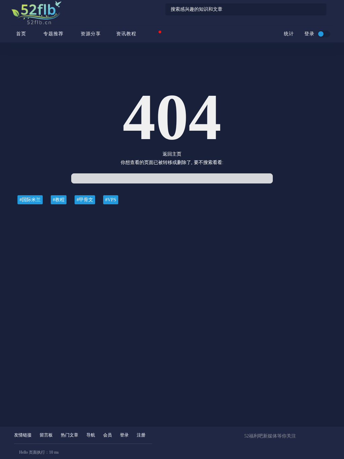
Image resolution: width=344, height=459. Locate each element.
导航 (90, 434)
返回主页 (172, 154)
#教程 (58, 199)
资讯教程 (126, 33)
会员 (107, 434)
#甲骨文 (85, 199)
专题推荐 (53, 33)
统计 (288, 33)
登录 (124, 434)
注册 (141, 434)
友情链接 (23, 434)
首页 (20, 33)
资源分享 (91, 33)
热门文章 (69, 434)
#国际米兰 (30, 199)
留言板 (46, 434)
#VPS (110, 199)
